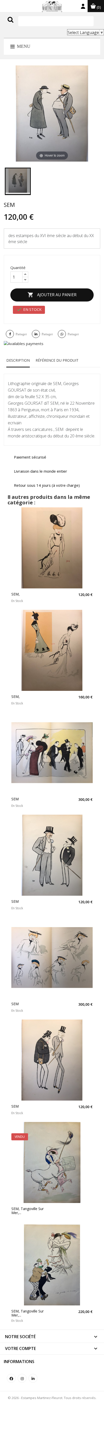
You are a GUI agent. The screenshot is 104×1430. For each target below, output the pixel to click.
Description (18, 360)
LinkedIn (33, 1378)
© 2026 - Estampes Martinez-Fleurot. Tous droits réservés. (52, 1398)
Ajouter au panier (52, 295)
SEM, (15, 594)
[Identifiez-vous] (83, 7)
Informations (19, 1361)
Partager (21, 334)
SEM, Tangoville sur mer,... (27, 1211)
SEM (15, 799)
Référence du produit (57, 360)
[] (20, 24)
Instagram (22, 1378)
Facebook (11, 1378)
